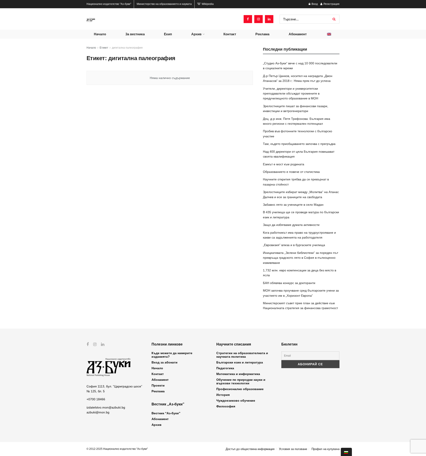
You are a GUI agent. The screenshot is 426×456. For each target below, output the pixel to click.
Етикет (104, 47)
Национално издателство (109, 4)
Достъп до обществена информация (250, 449)
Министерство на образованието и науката (164, 4)
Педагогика (225, 368)
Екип (168, 34)
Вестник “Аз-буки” (166, 413)
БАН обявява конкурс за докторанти (289, 283)
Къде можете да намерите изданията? (172, 354)
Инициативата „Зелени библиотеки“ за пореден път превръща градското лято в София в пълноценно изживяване (300, 258)
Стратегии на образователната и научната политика (242, 354)
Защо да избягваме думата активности (291, 225)
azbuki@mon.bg (98, 412)
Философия (225, 406)
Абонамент (298, 34)
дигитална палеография (127, 47)
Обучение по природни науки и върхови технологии (240, 381)
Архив (196, 34)
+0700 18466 (96, 399)
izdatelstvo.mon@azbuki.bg (106, 407)
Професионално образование (240, 389)
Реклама (262, 34)
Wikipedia (207, 4)
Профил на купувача (325, 449)
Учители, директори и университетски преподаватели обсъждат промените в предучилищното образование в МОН (291, 93)
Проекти (158, 385)
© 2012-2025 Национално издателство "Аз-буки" (117, 448)
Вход (314, 4)
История (223, 395)
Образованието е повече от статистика (291, 172)
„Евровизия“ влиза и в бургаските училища (294, 245)
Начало (100, 34)
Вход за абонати (165, 362)
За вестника (135, 34)
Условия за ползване (293, 449)
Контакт (229, 34)
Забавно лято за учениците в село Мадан (293, 204)
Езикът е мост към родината (283, 164)
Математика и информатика (238, 374)
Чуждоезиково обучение (235, 400)
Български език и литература (239, 362)
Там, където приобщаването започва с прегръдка (299, 144)
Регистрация (331, 4)
